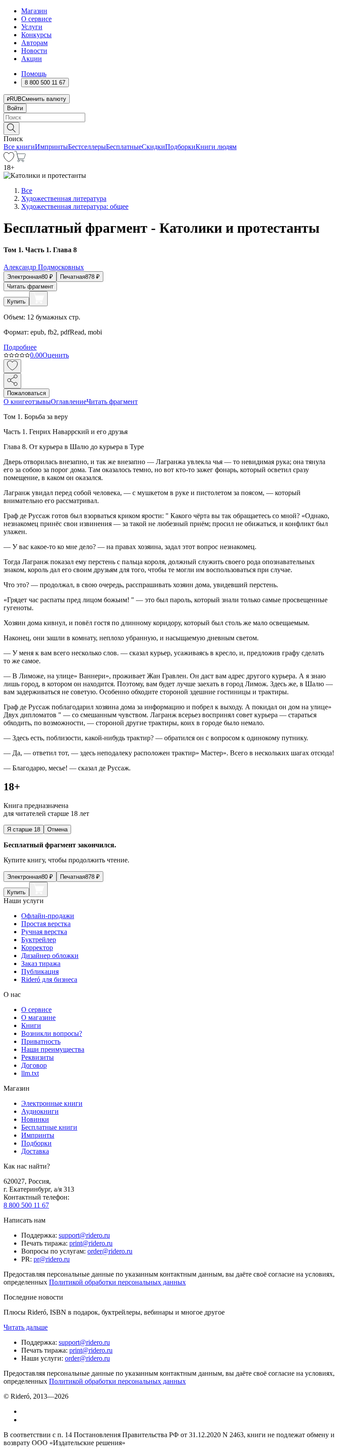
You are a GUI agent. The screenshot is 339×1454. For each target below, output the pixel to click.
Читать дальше (26, 1327)
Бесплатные (124, 146)
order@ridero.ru (109, 1251)
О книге (16, 401)
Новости (34, 50)
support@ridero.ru (84, 1235)
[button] (169, 128)
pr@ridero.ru (52, 1259)
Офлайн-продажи (47, 915)
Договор (34, 1065)
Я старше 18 (23, 829)
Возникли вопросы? (51, 1033)
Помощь (33, 73)
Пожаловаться (26, 393)
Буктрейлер (38, 939)
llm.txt (30, 1073)
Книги (31, 1025)
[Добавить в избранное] (12, 366)
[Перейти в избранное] (9, 159)
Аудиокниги (40, 1111)
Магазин (34, 11)
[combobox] (169, 117)
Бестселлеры (87, 146)
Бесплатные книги (49, 1127)
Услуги (31, 27)
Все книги (19, 146)
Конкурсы (36, 34)
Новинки (35, 1119)
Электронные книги (52, 1103)
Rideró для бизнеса (49, 979)
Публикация (40, 971)
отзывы (39, 401)
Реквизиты (37, 1057)
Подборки (180, 146)
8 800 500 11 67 (26, 1205)
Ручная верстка (44, 931)
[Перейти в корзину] (20, 159)
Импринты (51, 146)
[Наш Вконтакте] (25, 1411)
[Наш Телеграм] (25, 1419)
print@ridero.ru (91, 1243)
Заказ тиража (40, 963)
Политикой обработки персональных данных (117, 1282)
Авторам (34, 42)
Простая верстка (46, 923)
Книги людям (216, 146)
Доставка (35, 1151)
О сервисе (36, 19)
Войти (15, 108)
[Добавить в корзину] (38, 298)
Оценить (55, 355)
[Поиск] (11, 128)
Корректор (37, 947)
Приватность (40, 1041)
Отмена (57, 829)
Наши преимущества (52, 1049)
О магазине (38, 1017)
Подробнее (20, 347)
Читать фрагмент (30, 286)
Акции (31, 58)
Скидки (153, 146)
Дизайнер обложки (50, 955)
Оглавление (69, 401)
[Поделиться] (12, 381)
